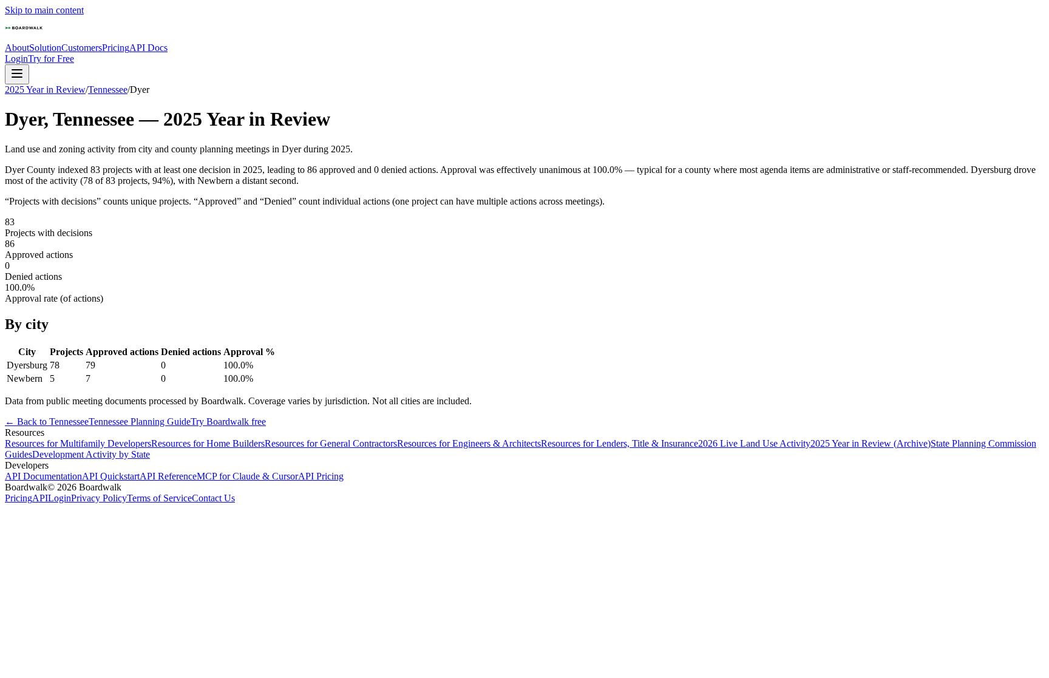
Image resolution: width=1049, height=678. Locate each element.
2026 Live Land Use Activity (754, 443)
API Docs (148, 47)
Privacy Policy (99, 498)
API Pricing (321, 476)
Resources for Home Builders (208, 443)
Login (16, 58)
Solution (45, 47)
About (17, 47)
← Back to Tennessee (47, 421)
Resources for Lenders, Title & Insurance (619, 443)
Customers (81, 47)
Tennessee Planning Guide (140, 421)
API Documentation (43, 476)
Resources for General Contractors (331, 443)
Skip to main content (44, 10)
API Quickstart (111, 476)
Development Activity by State (91, 454)
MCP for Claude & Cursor (247, 476)
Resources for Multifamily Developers (78, 443)
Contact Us (213, 498)
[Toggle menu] (17, 74)
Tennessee (107, 89)
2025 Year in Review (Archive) (870, 443)
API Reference (168, 476)
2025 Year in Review (45, 89)
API (40, 498)
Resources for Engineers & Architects (469, 443)
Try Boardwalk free (228, 421)
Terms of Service (159, 498)
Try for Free (51, 58)
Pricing (115, 47)
